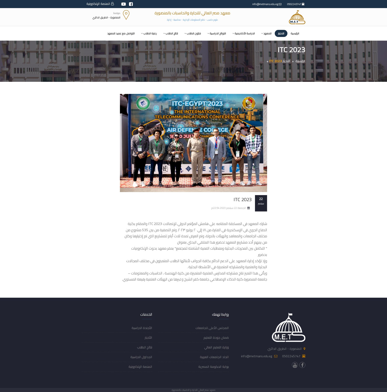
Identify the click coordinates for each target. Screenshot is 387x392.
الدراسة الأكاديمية (245, 33)
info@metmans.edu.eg (265, 4)
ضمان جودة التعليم (216, 337)
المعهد (267, 33)
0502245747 (294, 4)
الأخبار (148, 337)
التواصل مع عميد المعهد (121, 33)
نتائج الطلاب (171, 33)
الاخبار (281, 33)
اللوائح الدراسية (218, 33)
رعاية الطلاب (150, 33)
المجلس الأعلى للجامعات (212, 328)
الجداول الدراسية (141, 357)
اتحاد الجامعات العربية (214, 357)
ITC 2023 (243, 199)
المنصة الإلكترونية (98, 4)
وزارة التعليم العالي (216, 347)
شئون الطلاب (194, 33)
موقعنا (116, 13)
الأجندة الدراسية (142, 328)
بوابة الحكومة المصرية (213, 367)
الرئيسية (295, 33)
